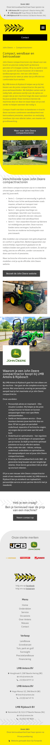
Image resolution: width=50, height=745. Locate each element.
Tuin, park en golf (25, 648)
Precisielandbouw (25, 655)
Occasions (25, 616)
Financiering (25, 659)
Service (25, 612)
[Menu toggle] (43, 27)
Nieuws (25, 623)
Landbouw (25, 641)
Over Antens (25, 619)
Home (25, 605)
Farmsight (25, 652)
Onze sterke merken (25, 537)
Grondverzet (25, 644)
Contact (25, 626)
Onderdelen (25, 608)
